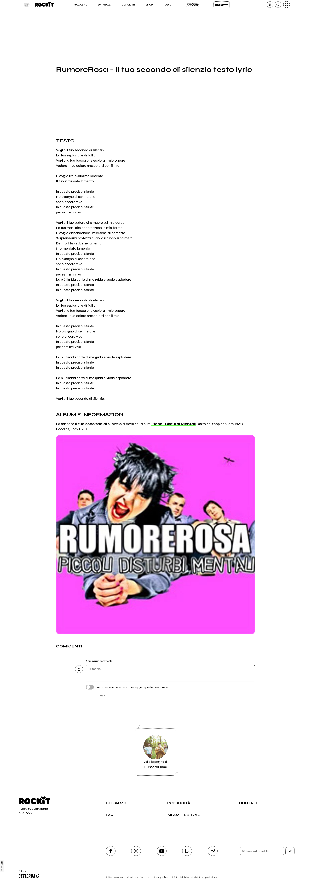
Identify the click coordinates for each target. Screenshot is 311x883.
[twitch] (187, 851)
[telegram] (213, 851)
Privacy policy (161, 877)
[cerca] (278, 4)
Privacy (2, 867)
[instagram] (136, 851)
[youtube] (162, 851)
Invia (101, 696)
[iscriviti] (290, 851)
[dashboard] (286, 4)
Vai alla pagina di (155, 764)
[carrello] (270, 4)
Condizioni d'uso (135, 877)
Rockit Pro (221, 4)
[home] (44, 5)
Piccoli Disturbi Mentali (173, 424)
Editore (21, 872)
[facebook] (110, 851)
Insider (192, 5)
